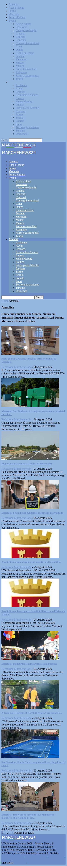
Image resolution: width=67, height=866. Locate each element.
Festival (20, 56)
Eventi (12, 20)
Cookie (16, 859)
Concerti (20, 36)
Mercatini (21, 59)
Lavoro (20, 98)
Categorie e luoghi (26, 30)
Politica (20, 104)
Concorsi (21, 40)
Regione (20, 111)
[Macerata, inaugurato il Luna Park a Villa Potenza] (30, 658)
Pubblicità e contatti (12, 856)
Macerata (14, 14)
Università (21, 133)
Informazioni (56, 856)
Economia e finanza (27, 94)
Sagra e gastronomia (27, 75)
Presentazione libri (26, 69)
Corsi (19, 46)
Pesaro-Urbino (17, 17)
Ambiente (21, 85)
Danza (19, 49)
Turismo (20, 130)
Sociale (20, 120)
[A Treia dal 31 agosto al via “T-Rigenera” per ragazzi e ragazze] (30, 708)
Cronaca (20, 91)
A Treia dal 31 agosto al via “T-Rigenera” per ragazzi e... (32, 713)
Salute (19, 114)
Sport (19, 124)
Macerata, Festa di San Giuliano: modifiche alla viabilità (32, 513)
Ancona (13, 4)
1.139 (11, 832)
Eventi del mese (25, 52)
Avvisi (19, 88)
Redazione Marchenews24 (16, 366)
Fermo (12, 10)
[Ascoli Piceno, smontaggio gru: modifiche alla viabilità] (30, 557)
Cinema (20, 33)
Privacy (5, 859)
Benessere (21, 27)
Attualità (13, 82)
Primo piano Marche (27, 107)
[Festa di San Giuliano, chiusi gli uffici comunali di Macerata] (30, 353)
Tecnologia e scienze (27, 127)
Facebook (19, 862)
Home (4, 300)
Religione (21, 72)
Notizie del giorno (36, 856)
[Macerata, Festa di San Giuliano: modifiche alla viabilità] (30, 507)
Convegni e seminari (27, 43)
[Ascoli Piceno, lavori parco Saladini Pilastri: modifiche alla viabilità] (30, 606)
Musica (20, 65)
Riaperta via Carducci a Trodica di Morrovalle (26, 463)
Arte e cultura (23, 23)
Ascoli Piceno (16, 7)
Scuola (19, 117)
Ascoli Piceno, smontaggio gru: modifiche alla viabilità (31, 562)
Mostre (20, 62)
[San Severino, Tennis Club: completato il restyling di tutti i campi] (30, 757)
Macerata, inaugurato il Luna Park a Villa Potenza (29, 663)
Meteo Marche (24, 101)
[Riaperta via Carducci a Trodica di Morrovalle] (30, 458)
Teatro (19, 78)
